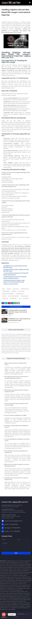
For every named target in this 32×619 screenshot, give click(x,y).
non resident (13, 298)
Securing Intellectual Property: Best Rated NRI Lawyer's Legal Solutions (15, 273)
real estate (26, 298)
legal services (24, 296)
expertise (14, 291)
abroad (9, 288)
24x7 (3, 288)
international (20, 293)
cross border (5, 291)
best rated (15, 288)
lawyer (4, 296)
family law (21, 291)
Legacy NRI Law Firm (13, 296)
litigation (5, 298)
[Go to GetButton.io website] (3, 617)
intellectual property (8, 293)
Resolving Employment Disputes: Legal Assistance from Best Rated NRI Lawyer (14, 281)
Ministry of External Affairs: (11, 284)
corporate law (25, 288)
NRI (20, 298)
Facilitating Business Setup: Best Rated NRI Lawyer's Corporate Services (14, 277)
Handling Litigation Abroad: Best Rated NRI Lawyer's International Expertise (17, 311)
